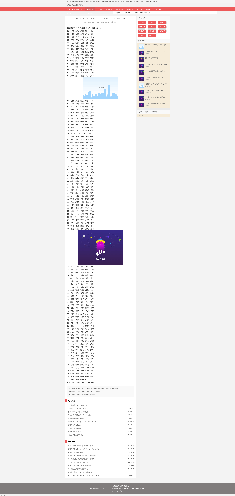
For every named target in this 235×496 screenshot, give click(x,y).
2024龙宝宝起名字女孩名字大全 (78, 469)
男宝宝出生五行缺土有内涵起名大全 (84, 394)
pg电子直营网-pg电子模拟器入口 (74, 1)
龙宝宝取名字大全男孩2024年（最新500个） (82, 455)
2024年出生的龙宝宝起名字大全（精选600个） (83, 446)
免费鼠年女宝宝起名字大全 (77, 408)
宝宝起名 (90, 9)
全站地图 (120, 491)
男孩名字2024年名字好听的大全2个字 (80, 465)
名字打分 (152, 35)
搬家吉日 (90, 13)
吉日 (141, 35)
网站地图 (114, 491)
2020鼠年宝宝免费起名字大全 (77, 405)
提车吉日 (159, 9)
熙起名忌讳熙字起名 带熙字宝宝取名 (80, 415)
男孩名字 (109, 9)
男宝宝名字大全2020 (74, 425)
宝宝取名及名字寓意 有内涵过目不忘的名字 (82, 422)
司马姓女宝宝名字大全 (75, 428)
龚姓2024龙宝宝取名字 (75, 452)
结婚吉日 (149, 9)
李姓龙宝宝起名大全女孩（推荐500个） (81, 472)
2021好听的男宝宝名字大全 (77, 418)
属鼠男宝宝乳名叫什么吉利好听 (78, 412)
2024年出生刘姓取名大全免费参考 (79, 462)
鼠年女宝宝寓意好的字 (75, 431)
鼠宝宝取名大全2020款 (75, 435)
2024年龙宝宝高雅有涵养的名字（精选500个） (83, 459)
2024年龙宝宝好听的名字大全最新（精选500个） (84, 475)
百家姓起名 (119, 9)
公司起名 (130, 9)
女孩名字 (99, 9)
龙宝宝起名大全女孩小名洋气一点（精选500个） (88, 391)
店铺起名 (139, 9)
